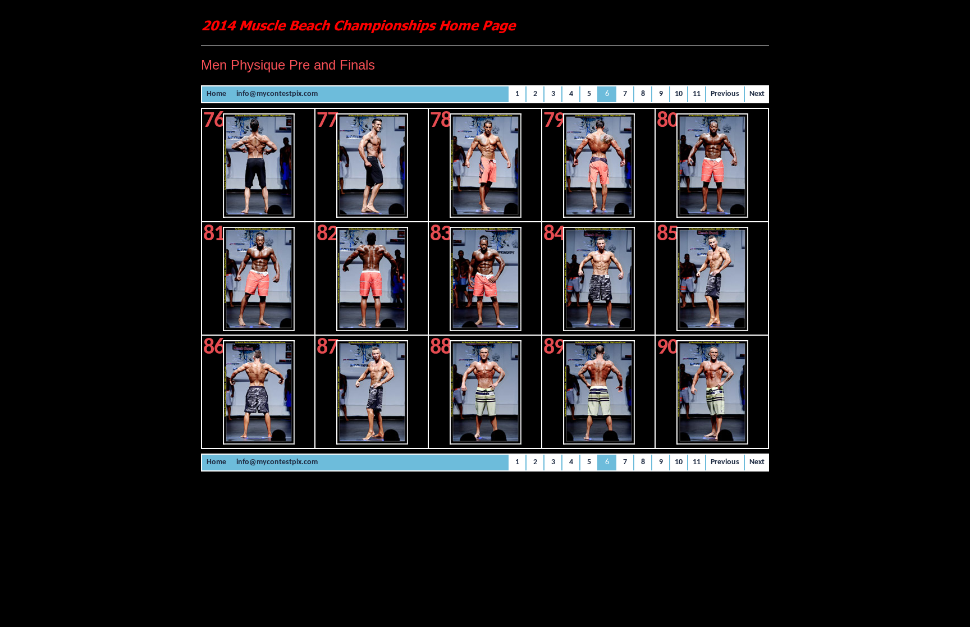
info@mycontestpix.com (277, 94)
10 (679, 94)
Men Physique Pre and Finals (288, 64)
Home (216, 94)
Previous (725, 94)
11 (697, 94)
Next (757, 94)
